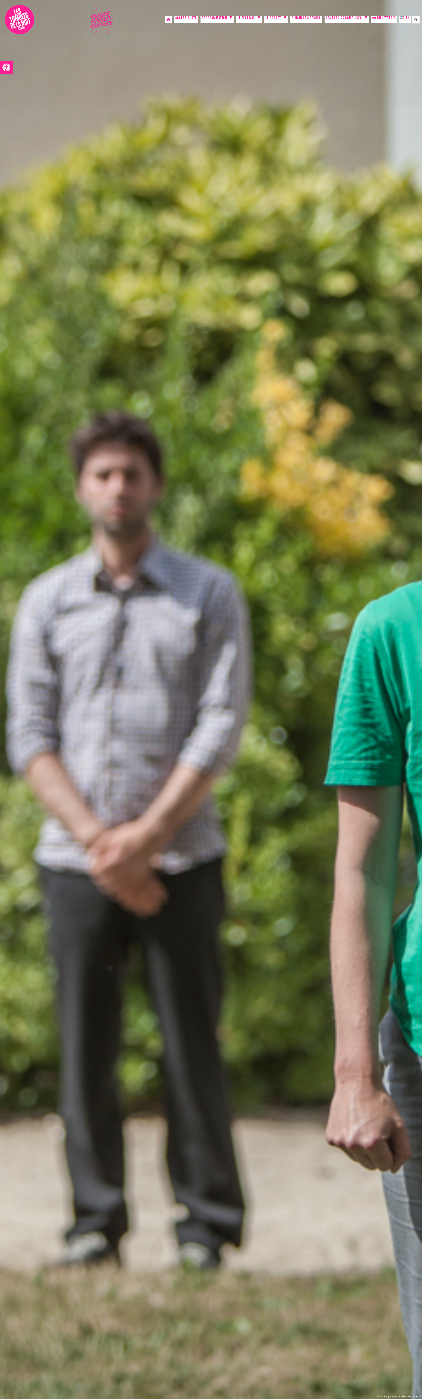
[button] (6, 67)
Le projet (273, 18)
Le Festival (246, 18)
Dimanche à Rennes (306, 18)
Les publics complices (344, 18)
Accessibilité (186, 18)
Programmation (214, 18)
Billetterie (385, 18)
